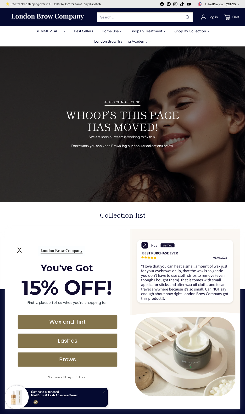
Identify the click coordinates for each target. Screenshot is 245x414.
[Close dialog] (234, 235)
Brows (67, 359)
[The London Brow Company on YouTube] (188, 5)
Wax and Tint (67, 321)
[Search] (187, 17)
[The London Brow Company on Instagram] (175, 5)
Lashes (67, 340)
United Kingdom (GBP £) (220, 4)
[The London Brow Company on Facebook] (162, 5)
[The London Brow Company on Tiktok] (182, 5)
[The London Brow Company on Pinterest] (168, 5)
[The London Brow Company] (47, 17)
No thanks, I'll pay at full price (67, 377)
